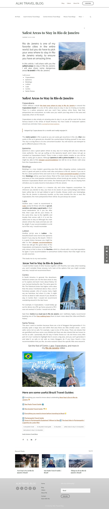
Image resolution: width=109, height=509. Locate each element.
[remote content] (70, 223)
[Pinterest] (107, 261)
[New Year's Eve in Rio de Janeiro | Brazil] (27, 460)
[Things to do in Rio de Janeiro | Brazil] (81, 460)
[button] (90, 16)
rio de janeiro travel (28, 426)
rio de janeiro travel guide (44, 426)
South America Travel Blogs (31, 16)
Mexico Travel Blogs (69, 16)
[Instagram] (107, 248)
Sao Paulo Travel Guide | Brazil (52, 472)
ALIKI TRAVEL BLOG (29, 3)
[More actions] (84, 28)
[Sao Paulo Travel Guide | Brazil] (54, 460)
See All (91, 451)
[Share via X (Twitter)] (27, 439)
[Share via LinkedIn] (31, 439)
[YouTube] (107, 251)
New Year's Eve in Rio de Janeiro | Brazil (25, 472)
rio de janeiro (57, 426)
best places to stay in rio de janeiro (33, 430)
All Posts (17, 16)
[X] (107, 255)
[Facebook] (107, 258)
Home (43, 483)
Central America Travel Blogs (51, 16)
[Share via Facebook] (23, 439)
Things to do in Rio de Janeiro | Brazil (78, 472)
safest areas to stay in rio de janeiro (74, 426)
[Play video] (53, 369)
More (80, 16)
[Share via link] (35, 439)
